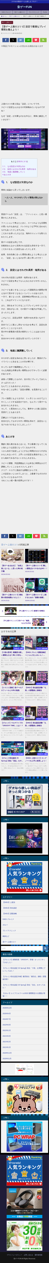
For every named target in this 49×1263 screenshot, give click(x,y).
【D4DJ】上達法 (9, 902)
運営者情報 (38, 1255)
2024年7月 (7, 1019)
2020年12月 (7, 1053)
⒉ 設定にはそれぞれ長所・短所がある (19, 169)
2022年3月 (7, 1025)
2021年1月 (7, 1047)
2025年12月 (7, 1008)
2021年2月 (7, 1041)
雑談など (6, 936)
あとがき (6, 174)
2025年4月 (7, 1013)
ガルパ (5, 925)
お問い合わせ (28, 1255)
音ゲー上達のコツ (20, 12)
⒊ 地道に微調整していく (13, 172)
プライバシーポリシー (14, 1255)
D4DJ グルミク (6, 12)
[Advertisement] (24, 76)
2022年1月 (7, 1030)
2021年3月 (7, 1036)
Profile (45, 12)
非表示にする (22, 161)
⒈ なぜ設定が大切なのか (13, 166)
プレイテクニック (34, 12)
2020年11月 (7, 1058)
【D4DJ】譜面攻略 (10, 913)
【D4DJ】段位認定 (10, 908)
